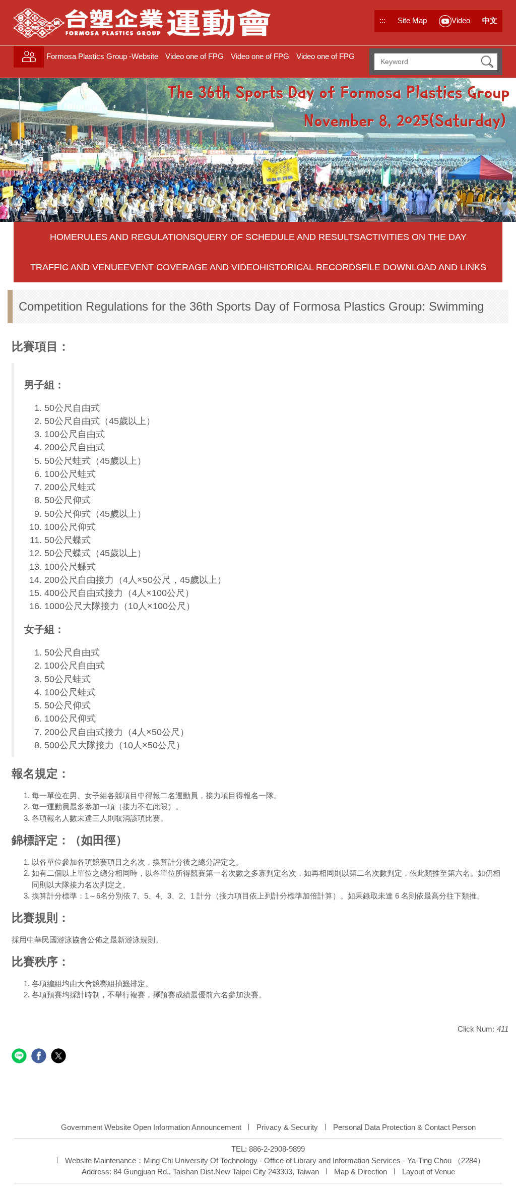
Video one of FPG (194, 56)
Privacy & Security (287, 1127)
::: (382, 20)
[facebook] (40, 1057)
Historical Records (310, 267)
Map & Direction (360, 1171)
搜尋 (487, 61)
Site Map (412, 20)
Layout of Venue (428, 1171)
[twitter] (60, 1057)
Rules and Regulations (136, 237)
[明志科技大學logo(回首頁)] (143, 22)
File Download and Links (423, 267)
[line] (20, 1057)
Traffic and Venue (76, 267)
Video (461, 20)
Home (63, 237)
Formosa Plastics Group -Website (102, 56)
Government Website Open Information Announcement (151, 1127)
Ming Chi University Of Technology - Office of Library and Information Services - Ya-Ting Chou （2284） (314, 1160)
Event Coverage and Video (191, 267)
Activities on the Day (413, 237)
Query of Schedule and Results (278, 237)
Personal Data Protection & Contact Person (404, 1127)
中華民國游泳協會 (57, 939)
